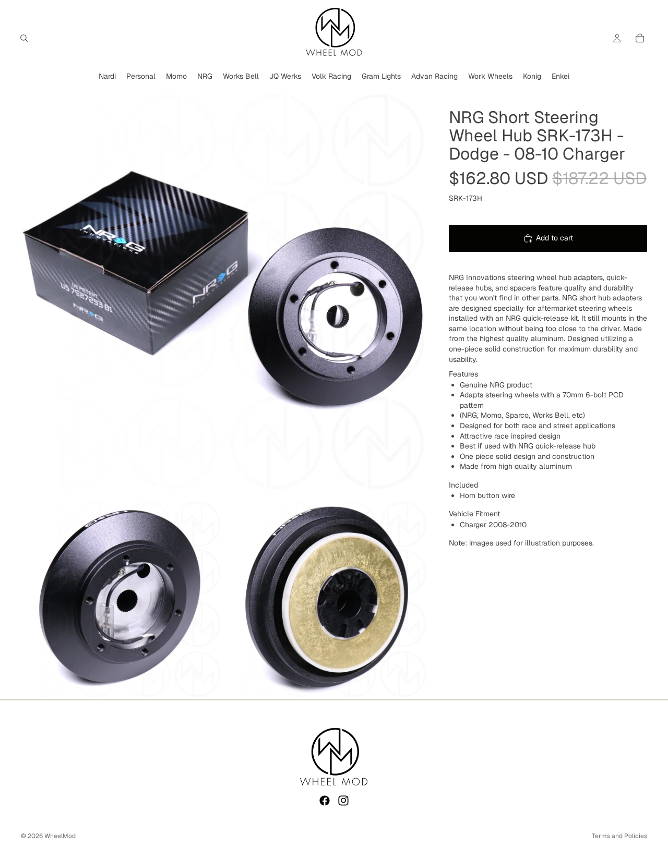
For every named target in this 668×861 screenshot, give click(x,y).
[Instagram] (343, 800)
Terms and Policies (619, 836)
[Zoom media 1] (224, 290)
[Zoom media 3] (327, 598)
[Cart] (639, 38)
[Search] (24, 38)
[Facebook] (324, 800)
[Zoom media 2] (121, 598)
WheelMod (60, 836)
